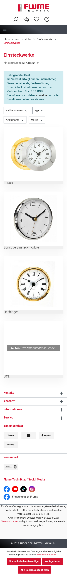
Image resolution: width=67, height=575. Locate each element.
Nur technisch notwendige (24, 561)
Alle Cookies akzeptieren (35, 570)
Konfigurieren (52, 561)
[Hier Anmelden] (47, 18)
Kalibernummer (14, 110)
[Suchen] (16, 18)
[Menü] (33, 29)
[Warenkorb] (54, 16)
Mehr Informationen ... (47, 554)
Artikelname (13, 119)
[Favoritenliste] (36, 18)
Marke (34, 119)
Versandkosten (9, 521)
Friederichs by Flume (24, 496)
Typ (37, 110)
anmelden (42, 95)
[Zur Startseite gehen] (33, 8)
